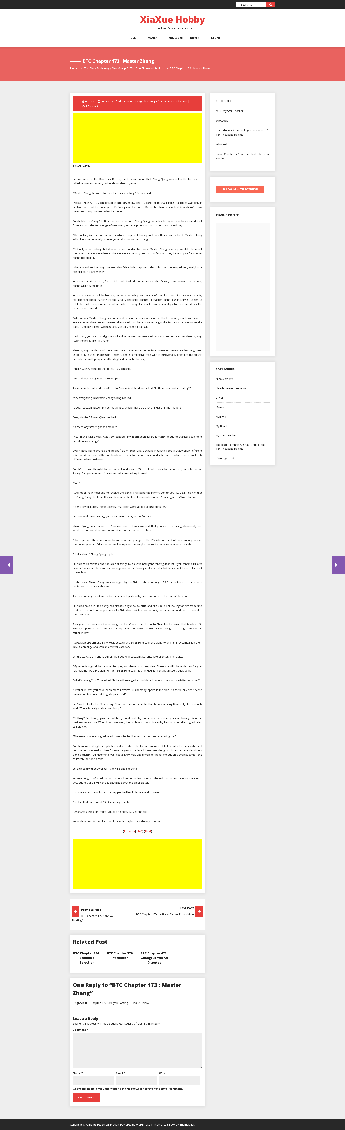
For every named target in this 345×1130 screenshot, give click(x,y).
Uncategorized (225, 458)
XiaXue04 (90, 101)
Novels (174, 38)
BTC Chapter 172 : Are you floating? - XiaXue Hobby (117, 1003)
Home (132, 38)
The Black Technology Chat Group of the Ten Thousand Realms (153, 101)
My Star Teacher (226, 435)
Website (164, 1073)
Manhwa (221, 416)
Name (78, 1073)
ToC (139, 831)
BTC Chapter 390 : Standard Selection (87, 958)
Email (120, 1073)
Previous (129, 831)
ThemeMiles (187, 1124)
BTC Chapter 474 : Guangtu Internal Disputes (154, 958)
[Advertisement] (138, 138)
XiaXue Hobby (172, 19)
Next (148, 831)
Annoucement (224, 378)
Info (214, 38)
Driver (194, 38)
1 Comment (92, 106)
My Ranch (221, 426)
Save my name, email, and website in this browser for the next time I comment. (129, 1088)
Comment (80, 1029)
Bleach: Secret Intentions (231, 388)
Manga (152, 38)
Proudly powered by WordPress (130, 1124)
